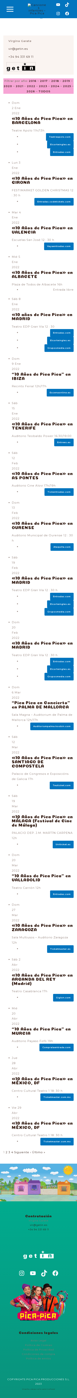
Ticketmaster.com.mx (57, 1141)
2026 (31, 91)
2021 (19, 86)
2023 (43, 86)
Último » (38, 1152)
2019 (66, 81)
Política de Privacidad (38, 1349)
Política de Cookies (38, 1345)
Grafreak (51, 1389)
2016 (32, 81)
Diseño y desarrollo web (34, 1389)
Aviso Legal (38, 1340)
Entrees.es (64, 442)
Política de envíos (38, 1358)
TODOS (44, 91)
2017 (44, 81)
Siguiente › (22, 1152)
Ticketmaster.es (60, 949)
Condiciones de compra (38, 1354)
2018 (55, 81)
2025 (67, 86)
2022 (31, 86)
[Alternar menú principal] (10, 9)
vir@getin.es (18, 49)
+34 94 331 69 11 (21, 56)
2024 (55, 86)
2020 (8, 86)
